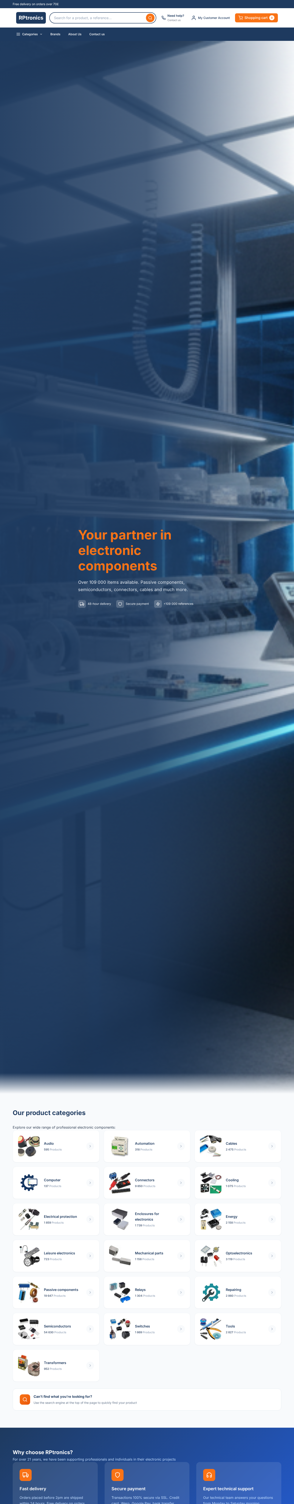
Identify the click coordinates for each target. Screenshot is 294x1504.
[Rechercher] (150, 18)
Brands (55, 34)
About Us (75, 34)
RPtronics (31, 18)
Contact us (97, 34)
